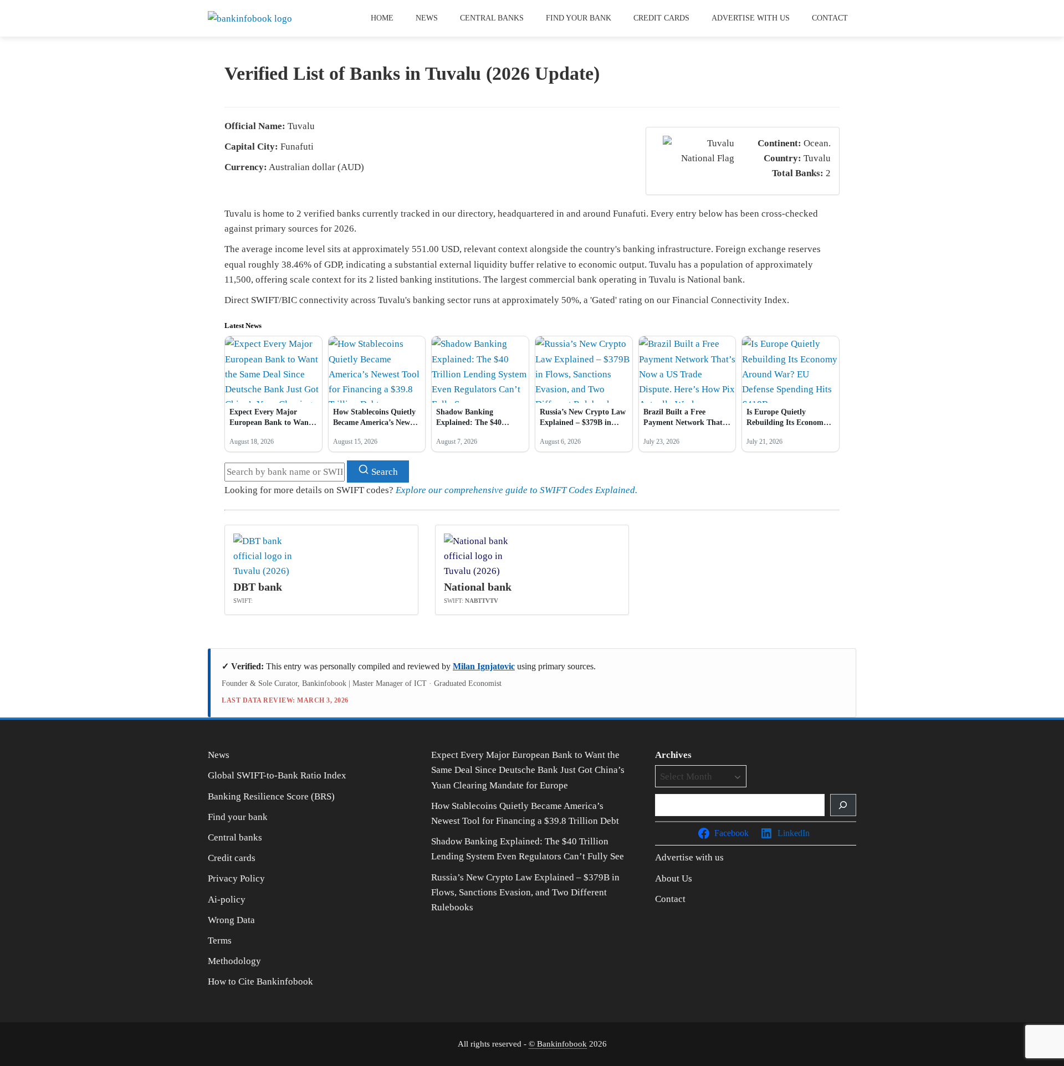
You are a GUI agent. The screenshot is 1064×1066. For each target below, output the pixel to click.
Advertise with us (751, 18)
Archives (673, 755)
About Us (673, 878)
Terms (220, 940)
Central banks (492, 18)
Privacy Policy (236, 878)
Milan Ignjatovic (484, 666)
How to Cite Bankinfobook (260, 981)
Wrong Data (231, 920)
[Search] (843, 805)
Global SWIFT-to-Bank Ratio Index (277, 775)
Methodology (234, 961)
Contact (830, 18)
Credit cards (661, 18)
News (427, 18)
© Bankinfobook (558, 1043)
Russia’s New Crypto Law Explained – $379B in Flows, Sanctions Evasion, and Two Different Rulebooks (525, 892)
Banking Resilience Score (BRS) (271, 796)
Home (382, 18)
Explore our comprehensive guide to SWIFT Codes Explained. (516, 490)
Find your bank (578, 18)
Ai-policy (226, 899)
